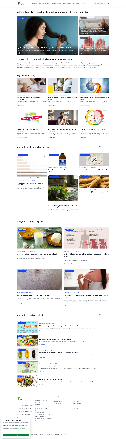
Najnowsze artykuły (36, 3)
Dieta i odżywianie (67, 3)
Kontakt (41, 434)
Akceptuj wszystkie (16, 435)
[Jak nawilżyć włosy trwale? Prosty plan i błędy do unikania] (47, 35)
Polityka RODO (47, 434)
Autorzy (56, 396)
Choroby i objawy (46, 3)
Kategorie (76, 396)
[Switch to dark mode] (108, 3)
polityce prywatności (20, 428)
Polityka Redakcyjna (55, 434)
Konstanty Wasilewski (21, 95)
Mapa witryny (63, 434)
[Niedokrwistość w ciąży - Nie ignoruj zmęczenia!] (94, 25)
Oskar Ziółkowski (20, 127)
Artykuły (37, 396)
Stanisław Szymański (52, 95)
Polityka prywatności (34, 434)
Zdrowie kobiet (75, 3)
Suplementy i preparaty (56, 3)
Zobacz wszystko (103, 75)
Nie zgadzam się (15, 431)
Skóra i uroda (83, 3)
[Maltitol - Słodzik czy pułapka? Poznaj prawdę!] (94, 45)
